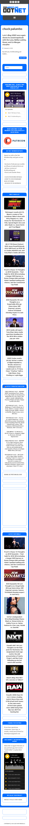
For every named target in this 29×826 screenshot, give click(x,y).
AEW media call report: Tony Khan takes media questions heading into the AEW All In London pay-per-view (14, 334)
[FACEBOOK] (13, 2)
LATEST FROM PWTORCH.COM (15, 386)
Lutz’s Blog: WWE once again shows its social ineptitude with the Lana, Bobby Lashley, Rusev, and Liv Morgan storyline (14, 40)
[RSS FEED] (16, 2)
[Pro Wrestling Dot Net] (14, 10)
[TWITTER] (11, 2)
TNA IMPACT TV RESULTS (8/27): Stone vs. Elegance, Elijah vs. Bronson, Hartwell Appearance (14, 434)
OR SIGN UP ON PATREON (13, 183)
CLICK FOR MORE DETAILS (13, 177)
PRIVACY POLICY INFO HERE (13, 799)
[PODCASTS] (18, 2)
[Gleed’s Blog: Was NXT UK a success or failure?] (14, 674)
